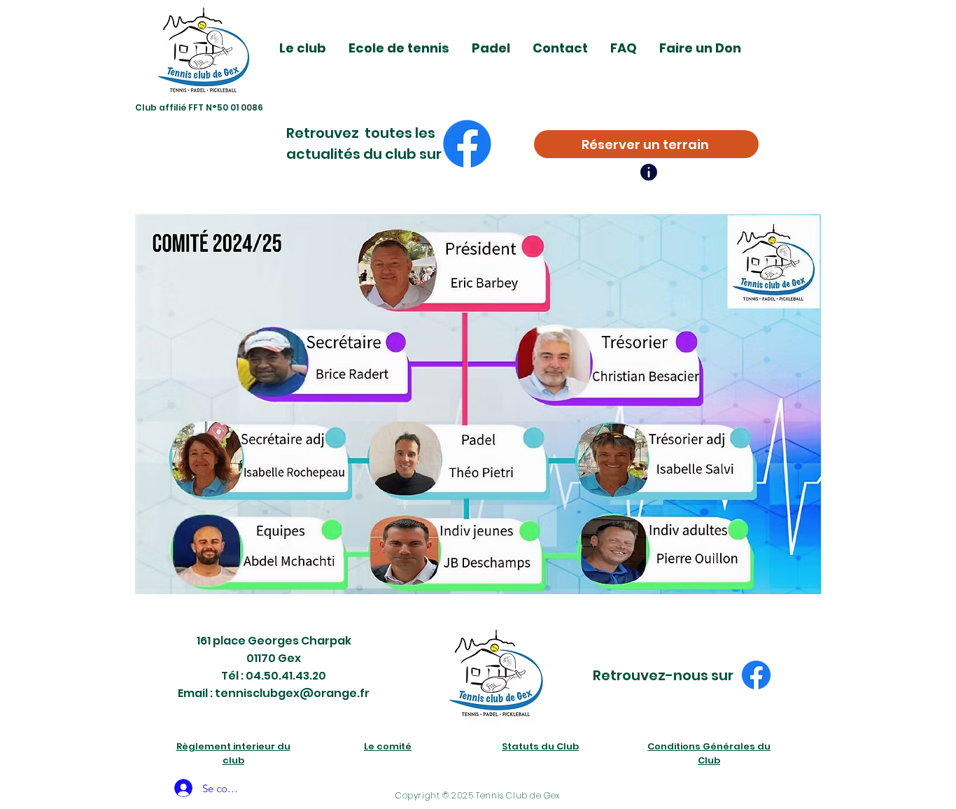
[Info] (649, 172)
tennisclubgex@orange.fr (292, 693)
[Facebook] (467, 144)
